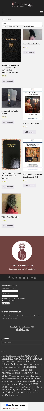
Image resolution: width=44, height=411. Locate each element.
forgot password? (18, 298)
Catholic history (18, 367)
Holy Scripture (6, 384)
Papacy (10, 387)
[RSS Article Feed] (24, 277)
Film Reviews (23, 381)
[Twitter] (16, 277)
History (37, 381)
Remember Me (9, 301)
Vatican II (10, 395)
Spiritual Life (21, 390)
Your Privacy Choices (16, 405)
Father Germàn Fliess (18, 376)
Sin (3, 390)
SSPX (30, 390)
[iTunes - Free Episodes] (27, 277)
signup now (6, 298)
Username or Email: (9, 289)
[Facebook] (9, 277)
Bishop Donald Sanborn (25, 358)
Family (22, 370)
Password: (5, 293)
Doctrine (10, 370)
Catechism (18, 362)
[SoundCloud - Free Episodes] (31, 277)
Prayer (33, 387)
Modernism (24, 384)
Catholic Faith (9, 364)
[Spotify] (35, 277)
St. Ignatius (36, 390)
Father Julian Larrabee (33, 376)
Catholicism (30, 366)
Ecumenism (16, 370)
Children (5, 370)
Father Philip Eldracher (30, 378)
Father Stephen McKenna (10, 381)
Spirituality (9, 390)
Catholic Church (31, 361)
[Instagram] (13, 277)
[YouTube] (20, 277)
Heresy (30, 381)
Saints (39, 387)
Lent (11, 384)
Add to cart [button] (8, 81)
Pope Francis (25, 387)
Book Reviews (8, 362)
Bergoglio (5, 356)
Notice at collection (10, 408)
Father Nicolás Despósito (10, 379)
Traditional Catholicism (16, 392)
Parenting (15, 387)
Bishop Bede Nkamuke (15, 356)
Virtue (19, 396)
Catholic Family (22, 364)
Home (4, 19)
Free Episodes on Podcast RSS (22, 327)
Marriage (16, 384)
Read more (29, 52)
